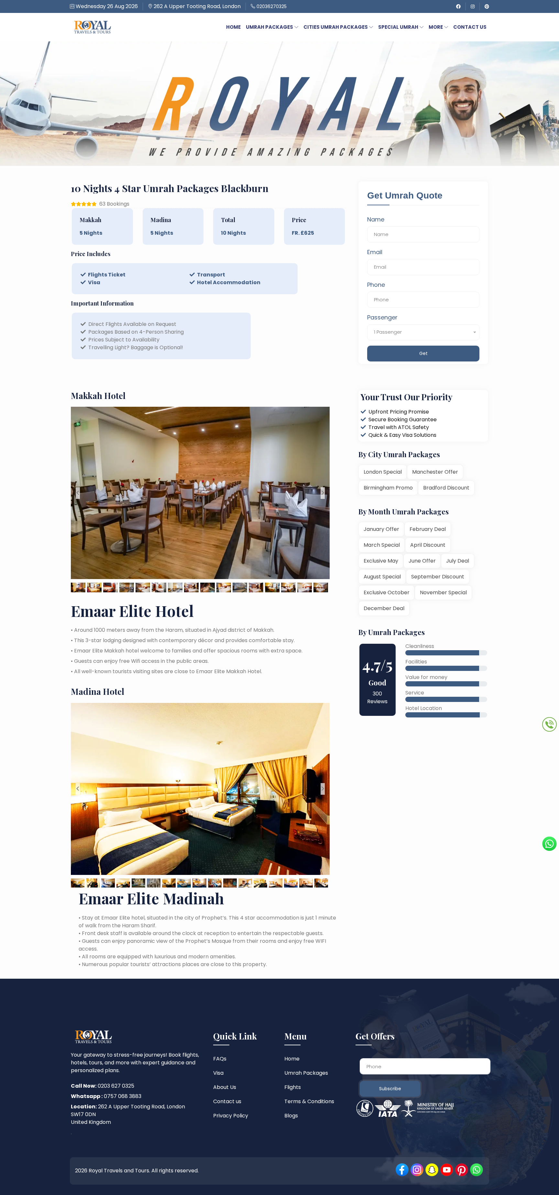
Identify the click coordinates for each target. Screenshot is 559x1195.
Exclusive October (387, 592)
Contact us (227, 1101)
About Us (224, 1087)
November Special (443, 592)
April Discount (427, 545)
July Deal (457, 561)
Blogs (291, 1115)
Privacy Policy (230, 1115)
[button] (233, 27)
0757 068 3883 (106, 1096)
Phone (376, 285)
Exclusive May (381, 561)
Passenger (382, 317)
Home (292, 1058)
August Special (382, 576)
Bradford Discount (446, 487)
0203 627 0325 (102, 1086)
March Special (382, 545)
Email (374, 252)
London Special (383, 472)
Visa (218, 1073)
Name (375, 219)
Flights (292, 1087)
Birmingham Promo (388, 487)
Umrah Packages (306, 1073)
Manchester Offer (435, 472)
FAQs (219, 1058)
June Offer (422, 561)
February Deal (428, 529)
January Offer (381, 529)
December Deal (384, 608)
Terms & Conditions (309, 1101)
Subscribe (390, 1088)
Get (423, 353)
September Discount (437, 576)
